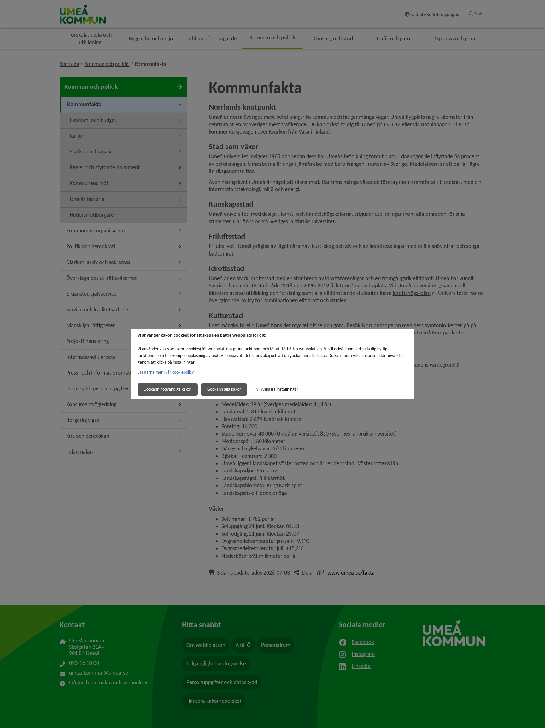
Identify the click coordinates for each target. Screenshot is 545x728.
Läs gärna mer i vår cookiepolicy (166, 372)
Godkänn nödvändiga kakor (167, 389)
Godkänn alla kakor (224, 389)
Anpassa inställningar (279, 389)
